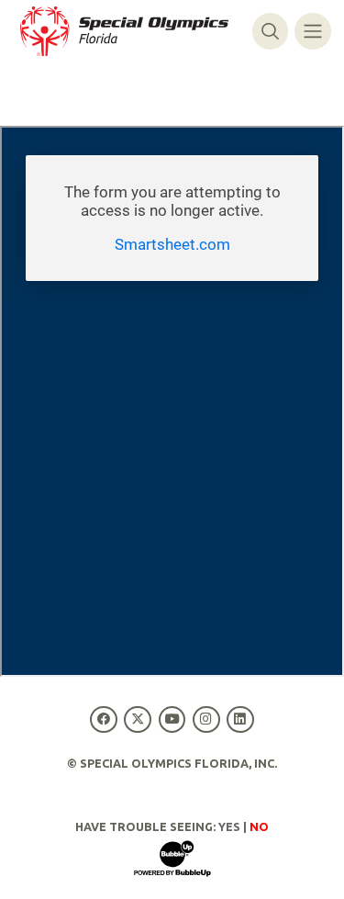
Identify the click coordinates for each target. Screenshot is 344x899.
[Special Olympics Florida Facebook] (104, 719)
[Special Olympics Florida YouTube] (172, 719)
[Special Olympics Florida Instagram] (206, 719)
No (259, 826)
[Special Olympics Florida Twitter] (138, 719)
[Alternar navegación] (312, 31)
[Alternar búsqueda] (270, 31)
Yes (229, 826)
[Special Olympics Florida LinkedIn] (240, 719)
